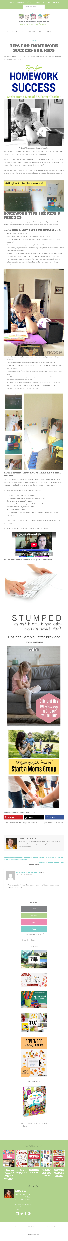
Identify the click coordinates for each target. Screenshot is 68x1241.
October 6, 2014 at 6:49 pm (24, 874)
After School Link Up (37, 822)
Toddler (34, 922)
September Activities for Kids (34, 1171)
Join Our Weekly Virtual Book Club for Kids (46, 1172)
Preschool (34, 915)
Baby (34, 929)
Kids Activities (17, 822)
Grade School (34, 908)
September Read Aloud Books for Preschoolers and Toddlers (58, 1173)
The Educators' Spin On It (34, 19)
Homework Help (58, 822)
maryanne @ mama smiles (28, 872)
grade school (49, 822)
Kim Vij (28, 1197)
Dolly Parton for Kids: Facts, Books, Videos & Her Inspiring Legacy (8, 1175)
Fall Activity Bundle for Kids (21, 1172)
